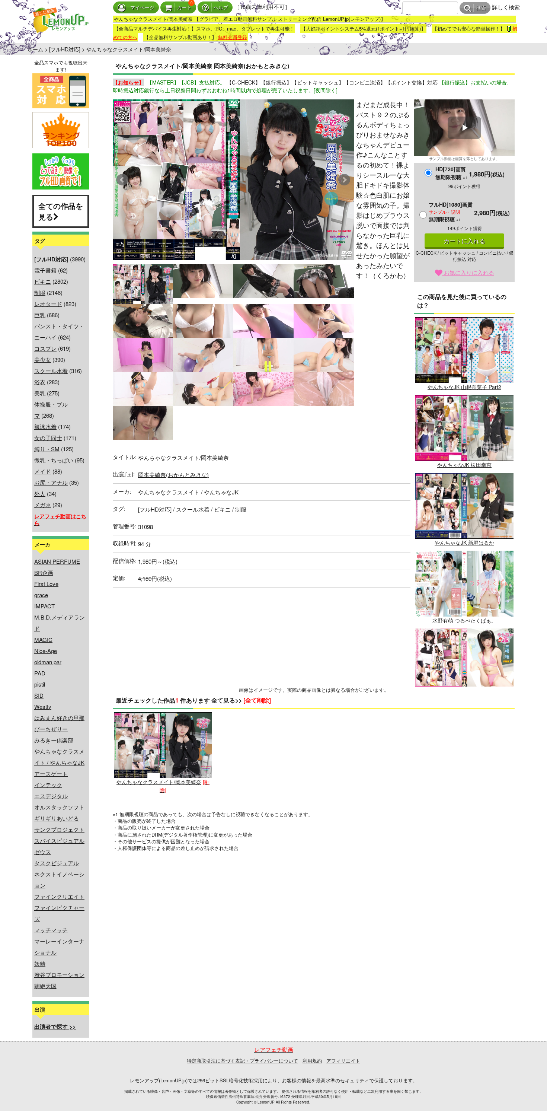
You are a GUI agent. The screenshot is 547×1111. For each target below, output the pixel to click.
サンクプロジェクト (59, 829)
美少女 (42, 359)
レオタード (48, 304)
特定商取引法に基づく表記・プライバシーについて (242, 1060)
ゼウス (42, 852)
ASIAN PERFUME (57, 561)
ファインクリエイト (59, 896)
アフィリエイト (343, 1060)
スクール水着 (51, 371)
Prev (122, 180)
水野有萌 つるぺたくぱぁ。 (464, 620)
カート (184, 7)
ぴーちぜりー (51, 729)
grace (41, 595)
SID (39, 695)
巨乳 (39, 315)
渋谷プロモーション (59, 974)
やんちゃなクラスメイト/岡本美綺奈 (158, 782)
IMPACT (44, 606)
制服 (39, 292)
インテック (48, 785)
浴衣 (39, 382)
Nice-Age (45, 651)
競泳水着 (45, 426)
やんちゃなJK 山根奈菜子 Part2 (464, 387)
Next (344, 180)
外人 (39, 493)
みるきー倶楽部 (53, 740)
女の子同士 (48, 438)
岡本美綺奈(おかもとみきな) (173, 474)
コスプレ (45, 348)
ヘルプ (221, 7)
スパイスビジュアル (59, 840)
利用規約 (312, 1060)
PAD (39, 673)
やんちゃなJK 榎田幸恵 (464, 464)
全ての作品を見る (60, 211)
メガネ (42, 505)
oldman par (47, 662)
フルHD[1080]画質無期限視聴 (451, 212)
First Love (46, 584)
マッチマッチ (51, 930)
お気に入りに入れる (468, 272)
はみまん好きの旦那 (59, 718)
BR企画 (43, 572)
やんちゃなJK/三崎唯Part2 (464, 698)
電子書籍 (45, 270)
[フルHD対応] (64, 49)
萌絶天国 (45, 986)
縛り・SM (47, 449)
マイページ (142, 7)
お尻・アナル (51, 482)
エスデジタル (51, 796)
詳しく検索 (506, 7)
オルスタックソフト (59, 807)
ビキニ (42, 281)
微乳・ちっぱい (53, 460)
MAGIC (43, 639)
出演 (123, 474)
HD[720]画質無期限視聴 (451, 173)
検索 (481, 8)
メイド (42, 471)
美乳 (39, 393)
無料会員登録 (232, 37)
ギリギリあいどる (56, 818)
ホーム (35, 49)
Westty (42, 706)
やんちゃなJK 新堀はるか (464, 542)
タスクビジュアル (56, 863)
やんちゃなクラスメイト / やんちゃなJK (188, 492)
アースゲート (51, 773)
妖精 (39, 963)
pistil (39, 684)
